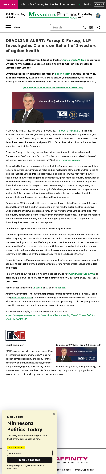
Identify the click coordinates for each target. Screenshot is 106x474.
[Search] (84, 27)
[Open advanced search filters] (91, 27)
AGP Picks (9, 4)
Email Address (16, 447)
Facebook (60, 287)
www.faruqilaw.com (69, 160)
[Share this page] (98, 27)
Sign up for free (29, 460)
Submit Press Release (59, 469)
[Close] (54, 414)
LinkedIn (37, 287)
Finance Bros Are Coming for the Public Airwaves (43, 4)
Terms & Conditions (83, 469)
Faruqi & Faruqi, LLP (70, 130)
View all (99, 4)
